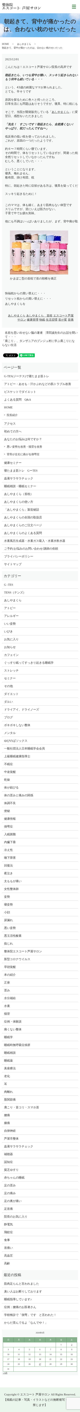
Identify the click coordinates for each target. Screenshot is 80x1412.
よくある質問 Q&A (17, 399)
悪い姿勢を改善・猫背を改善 (24, 446)
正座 (7, 982)
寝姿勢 (8, 904)
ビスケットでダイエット (20, 391)
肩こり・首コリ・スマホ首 (21, 1107)
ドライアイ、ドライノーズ (21, 709)
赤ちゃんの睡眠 (14, 1177)
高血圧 (8, 1255)
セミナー (10, 678)
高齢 (7, 1263)
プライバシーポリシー (18, 556)
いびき (8, 631)
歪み (7, 990)
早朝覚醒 (10, 967)
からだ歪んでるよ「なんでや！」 (26, 1322)
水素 (7, 1006)
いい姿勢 (10, 623)
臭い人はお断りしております (23, 1291)
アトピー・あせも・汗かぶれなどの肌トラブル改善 (37, 384)
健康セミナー (13, 462)
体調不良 (10, 803)
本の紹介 (10, 974)
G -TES (8, 584)
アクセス (10, 423)
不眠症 (8, 764)
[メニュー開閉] (74, 7)
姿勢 (7, 896)
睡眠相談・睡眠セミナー (20, 486)
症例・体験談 (13, 1021)
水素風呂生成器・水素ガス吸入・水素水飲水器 (34, 540)
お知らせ (10, 647)
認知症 (8, 1162)
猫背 (7, 1013)
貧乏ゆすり (11, 1169)
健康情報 (10, 818)
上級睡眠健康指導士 (17, 756)
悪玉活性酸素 (13, 935)
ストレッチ (11, 670)
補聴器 (8, 1154)
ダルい (8, 701)
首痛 (71, 319)
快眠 (42, 319)
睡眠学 (8, 1037)
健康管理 (32, 319)
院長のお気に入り (15, 1216)
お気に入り (11, 639)
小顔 (7, 912)
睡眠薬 (8, 1060)
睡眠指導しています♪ (18, 1299)
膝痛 (7, 1123)
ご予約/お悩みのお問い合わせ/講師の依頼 (31, 548)
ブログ (8, 717)
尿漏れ (8, 920)
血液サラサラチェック (18, 478)
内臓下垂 (10, 842)
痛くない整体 (13, 1029)
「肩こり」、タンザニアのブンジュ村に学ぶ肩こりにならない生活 (38, 343)
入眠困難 (10, 834)
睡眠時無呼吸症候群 (17, 1045)
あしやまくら (24, 44)
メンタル (10, 732)
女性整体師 (11, 888)
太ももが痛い (13, 881)
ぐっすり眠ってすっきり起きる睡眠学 (29, 662)
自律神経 (10, 1130)
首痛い (8, 1247)
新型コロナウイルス (17, 959)
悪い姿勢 (10, 928)
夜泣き (8, 873)
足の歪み (10, 1185)
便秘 (7, 810)
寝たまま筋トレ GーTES (20, 470)
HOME (5, 44)
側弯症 (8, 826)
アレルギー (11, 615)
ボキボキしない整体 (17, 725)
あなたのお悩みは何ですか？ (23, 439)
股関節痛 (10, 1099)
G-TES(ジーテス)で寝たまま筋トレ (26, 376)
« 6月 (5, 1373)
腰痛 (7, 1115)
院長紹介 (12, 415)
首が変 (62, 319)
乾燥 (7, 779)
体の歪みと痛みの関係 (18, 795)
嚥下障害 (10, 857)
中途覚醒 (10, 771)
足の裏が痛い (13, 1201)
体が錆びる (11, 787)
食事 (7, 1240)
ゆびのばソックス (15, 740)
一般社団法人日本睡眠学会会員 (24, 748)
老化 (7, 1076)
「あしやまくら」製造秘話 (21, 509)
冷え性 (8, 849)
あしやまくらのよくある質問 (23, 533)
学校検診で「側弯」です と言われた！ (30, 1314)
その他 (8, 686)
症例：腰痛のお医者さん (21, 1307)
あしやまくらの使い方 (18, 501)
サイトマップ (13, 564)
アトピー (10, 608)
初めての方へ (13, 431)
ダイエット (11, 693)
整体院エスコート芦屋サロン (23, 951)
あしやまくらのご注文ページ (23, 525)
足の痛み (10, 1193)
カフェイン (11, 654)
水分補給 (10, 998)
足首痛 (8, 1208)
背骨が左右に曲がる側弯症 (23, 454)
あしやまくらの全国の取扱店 (23, 517)
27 (40, 1364)
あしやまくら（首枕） (18, 494)
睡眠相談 (10, 1052)
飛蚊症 (8, 1232)
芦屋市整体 (11, 1138)
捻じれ (8, 943)
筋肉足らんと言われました (21, 1283)
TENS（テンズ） (15, 592)
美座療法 (10, 1068)
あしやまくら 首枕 (39, 315)
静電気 (8, 1224)
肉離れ (8, 1091)
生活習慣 (51, 319)
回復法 (8, 865)
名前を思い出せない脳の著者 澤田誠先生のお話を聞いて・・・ (41, 334)
